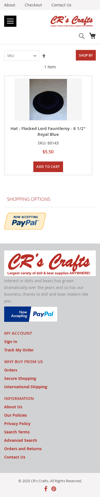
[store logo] (50, 20)
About (9, 5)
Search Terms (17, 432)
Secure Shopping (20, 378)
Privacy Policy (17, 423)
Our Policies (15, 415)
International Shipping (25, 386)
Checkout (33, 5)
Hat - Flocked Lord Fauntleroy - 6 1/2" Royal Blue (48, 131)
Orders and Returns (23, 448)
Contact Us (61, 5)
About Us (13, 406)
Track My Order (19, 350)
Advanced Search (20, 440)
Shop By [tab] (86, 55)
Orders (10, 370)
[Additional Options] (25, 220)
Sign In (10, 341)
